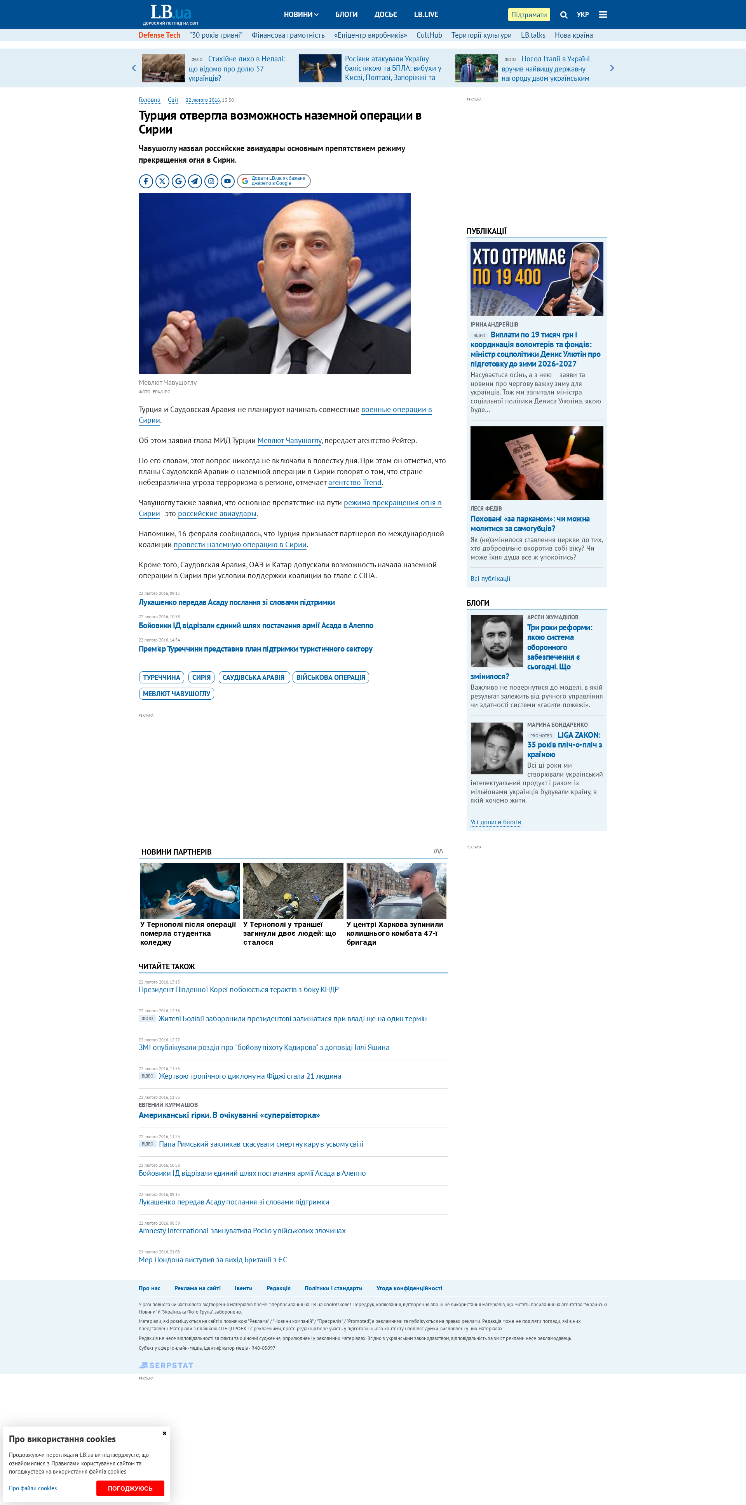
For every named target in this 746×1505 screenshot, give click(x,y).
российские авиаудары (217, 513)
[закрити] (164, 1433)
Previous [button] (134, 68)
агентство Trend (355, 482)
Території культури (481, 35)
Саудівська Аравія (254, 677)
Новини (298, 14)
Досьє (386, 14)
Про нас (149, 1288)
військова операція (330, 677)
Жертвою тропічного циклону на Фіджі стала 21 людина (242, 1076)
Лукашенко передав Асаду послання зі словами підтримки (237, 602)
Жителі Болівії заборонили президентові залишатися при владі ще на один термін (284, 1018)
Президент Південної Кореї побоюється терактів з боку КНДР (239, 989)
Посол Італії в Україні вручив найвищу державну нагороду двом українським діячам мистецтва (546, 73)
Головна (149, 99)
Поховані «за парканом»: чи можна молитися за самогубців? (530, 523)
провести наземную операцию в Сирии (240, 544)
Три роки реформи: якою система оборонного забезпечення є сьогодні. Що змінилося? (531, 651)
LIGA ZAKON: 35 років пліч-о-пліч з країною (564, 744)
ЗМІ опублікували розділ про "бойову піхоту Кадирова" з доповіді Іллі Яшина (264, 1047)
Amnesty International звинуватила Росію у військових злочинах (242, 1230)
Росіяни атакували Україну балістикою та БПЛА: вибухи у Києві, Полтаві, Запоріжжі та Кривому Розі (393, 72)
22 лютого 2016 (203, 100)
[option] (217, 68)
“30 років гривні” (216, 35)
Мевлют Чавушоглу (289, 440)
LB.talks (533, 35)
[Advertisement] (293, 774)
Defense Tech (159, 35)
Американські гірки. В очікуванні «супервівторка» (229, 1114)
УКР (583, 14)
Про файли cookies (33, 1488)
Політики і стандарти (334, 1288)
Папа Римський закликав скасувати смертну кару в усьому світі (252, 1144)
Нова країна (574, 35)
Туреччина (161, 677)
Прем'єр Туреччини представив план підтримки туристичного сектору (255, 648)
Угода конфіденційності (409, 1288)
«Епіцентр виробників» (370, 35)
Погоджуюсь (130, 1488)
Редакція (279, 1288)
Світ (173, 99)
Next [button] (612, 68)
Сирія (201, 677)
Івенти (244, 1288)
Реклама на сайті (197, 1288)
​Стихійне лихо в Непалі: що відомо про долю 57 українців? (236, 68)
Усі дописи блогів (496, 822)
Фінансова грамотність (288, 35)
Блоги (346, 14)
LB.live (426, 14)
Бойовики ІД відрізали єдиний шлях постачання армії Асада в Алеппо (256, 625)
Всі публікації (491, 578)
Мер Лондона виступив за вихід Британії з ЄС (213, 1260)
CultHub (429, 35)
